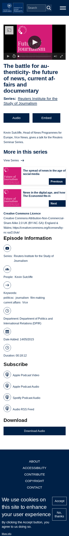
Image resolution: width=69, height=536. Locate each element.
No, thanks (59, 514)
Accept (59, 501)
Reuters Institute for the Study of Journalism (34, 258)
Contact (34, 487)
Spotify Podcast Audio (26, 397)
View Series (11, 160)
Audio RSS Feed (23, 409)
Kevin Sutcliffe (24, 276)
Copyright (34, 481)
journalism (22, 297)
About (34, 461)
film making (37, 297)
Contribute (34, 474)
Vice (25, 302)
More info (6, 533)
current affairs (12, 302)
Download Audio (34, 430)
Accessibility (34, 468)
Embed (46, 118)
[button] (34, 42)
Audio (16, 118)
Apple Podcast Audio (26, 386)
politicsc (9, 297)
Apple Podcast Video (26, 375)
